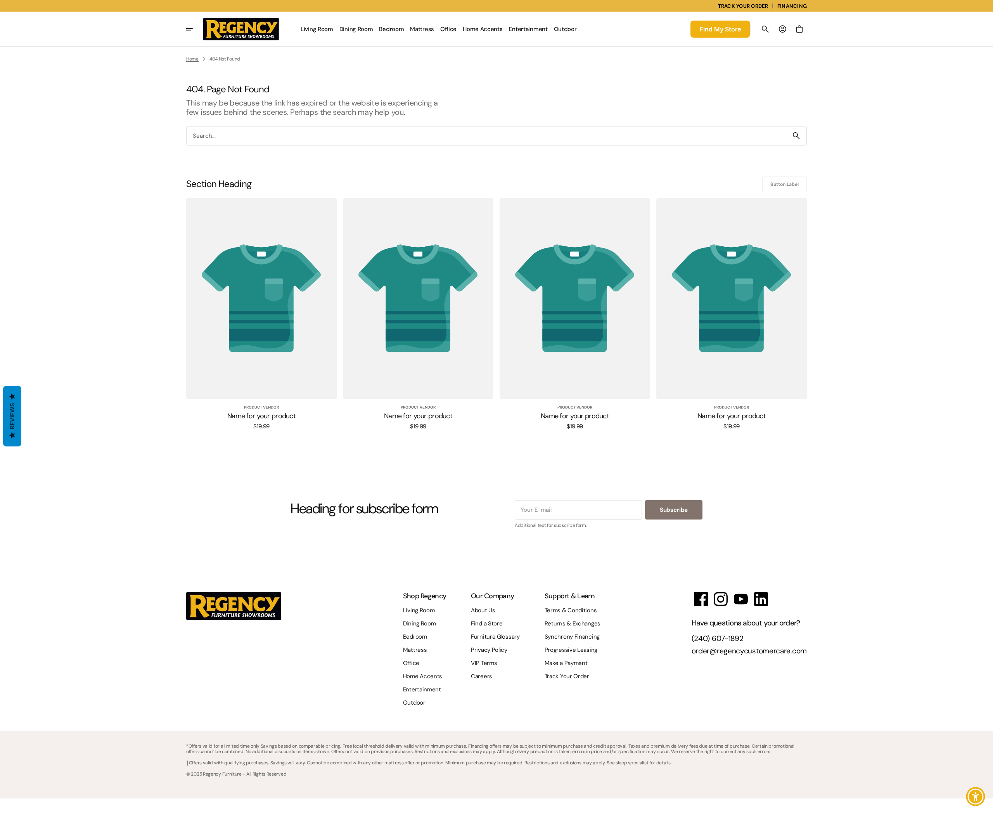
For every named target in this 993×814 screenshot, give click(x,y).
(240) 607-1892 (718, 638)
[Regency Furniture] (241, 29)
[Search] (796, 135)
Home (192, 59)
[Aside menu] (194, 29)
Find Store (720, 29)
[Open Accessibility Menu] (975, 796)
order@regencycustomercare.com (749, 651)
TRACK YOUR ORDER (743, 6)
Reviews (12, 416)
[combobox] (486, 135)
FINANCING (792, 6)
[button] (765, 29)
